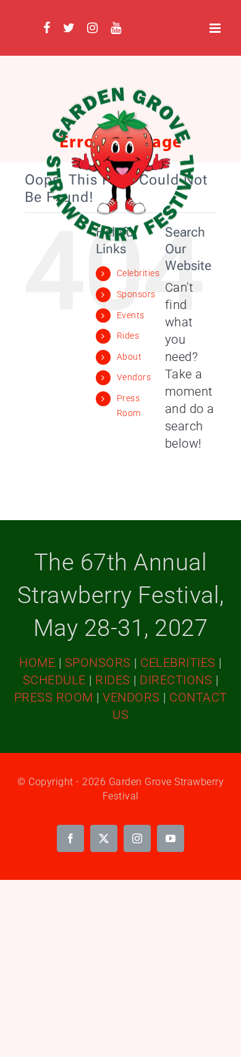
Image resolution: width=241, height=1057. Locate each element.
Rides (128, 336)
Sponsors (136, 294)
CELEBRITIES (178, 662)
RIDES (112, 679)
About (129, 357)
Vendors (134, 377)
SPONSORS (98, 662)
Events (131, 315)
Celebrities (138, 273)
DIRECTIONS (176, 679)
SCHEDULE (54, 679)
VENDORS (131, 697)
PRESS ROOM (53, 697)
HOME (37, 662)
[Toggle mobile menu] (216, 28)
